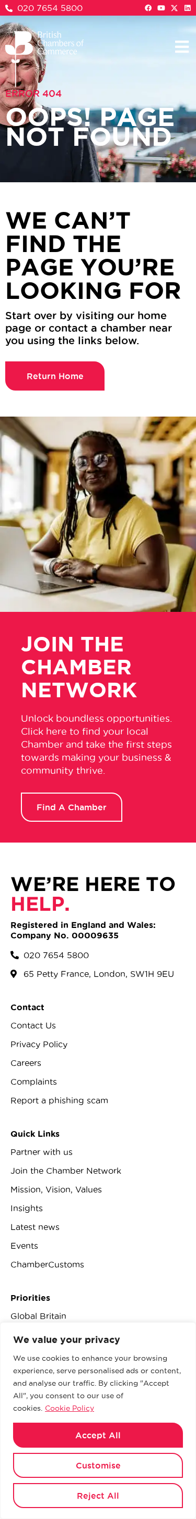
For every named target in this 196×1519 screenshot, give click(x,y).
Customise (98, 1465)
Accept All (98, 1435)
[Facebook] (148, 8)
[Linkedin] (187, 8)
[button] (181, 46)
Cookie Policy (69, 1408)
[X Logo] (174, 8)
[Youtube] (161, 8)
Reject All (98, 1495)
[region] (98, 1420)
